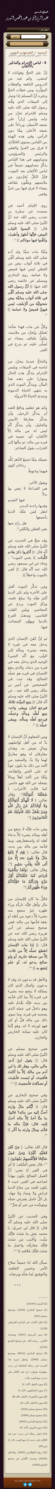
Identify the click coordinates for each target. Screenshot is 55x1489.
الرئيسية (42, 52)
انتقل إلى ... (43, 30)
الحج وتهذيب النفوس (21, 52)
